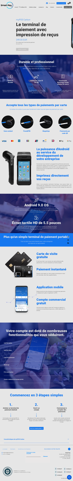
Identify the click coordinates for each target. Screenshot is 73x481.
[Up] (69, 449)
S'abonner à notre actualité (30, 453)
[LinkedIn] (68, 243)
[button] (69, 3)
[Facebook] (68, 237)
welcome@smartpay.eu (8, 452)
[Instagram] (68, 240)
